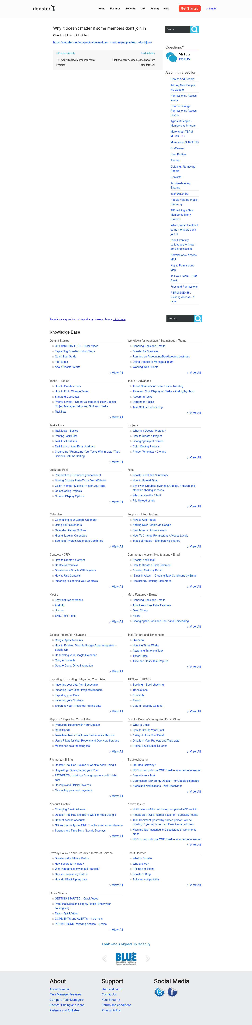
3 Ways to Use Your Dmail (148, 735)
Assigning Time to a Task (148, 650)
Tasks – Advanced (139, 380)
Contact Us (109, 994)
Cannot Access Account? (70, 820)
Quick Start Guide (65, 356)
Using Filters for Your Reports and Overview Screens (87, 740)
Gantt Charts (140, 610)
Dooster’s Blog (142, 874)
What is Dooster (142, 858)
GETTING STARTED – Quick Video (76, 346)
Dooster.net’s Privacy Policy (72, 858)
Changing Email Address (70, 809)
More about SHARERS (185, 142)
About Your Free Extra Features (152, 605)
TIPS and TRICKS (139, 679)
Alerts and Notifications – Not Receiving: (157, 786)
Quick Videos (58, 893)
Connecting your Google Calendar (76, 520)
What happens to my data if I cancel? (77, 869)
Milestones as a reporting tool (73, 746)
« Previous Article (65, 53)
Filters (136, 616)
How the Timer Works (146, 645)
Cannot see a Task (144, 775)
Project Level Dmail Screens (150, 746)
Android (59, 605)
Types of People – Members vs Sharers (156, 541)
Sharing (175, 160)
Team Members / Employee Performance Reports (85, 735)
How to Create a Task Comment (152, 565)
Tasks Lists (57, 425)
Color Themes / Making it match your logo (80, 486)
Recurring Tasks (142, 396)
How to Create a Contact (70, 560)
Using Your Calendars (68, 525)
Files (131, 469)
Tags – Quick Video (67, 913)
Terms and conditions (116, 1005)
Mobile (54, 594)
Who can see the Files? (147, 495)
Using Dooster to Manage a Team (153, 362)
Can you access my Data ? (71, 874)
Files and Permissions (184, 286)
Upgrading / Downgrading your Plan (77, 770)
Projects (133, 425)
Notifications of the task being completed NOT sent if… (166, 809)
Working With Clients (145, 367)
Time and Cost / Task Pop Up (150, 661)
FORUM (184, 59)
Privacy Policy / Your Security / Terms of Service (81, 853)
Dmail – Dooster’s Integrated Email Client (154, 719)
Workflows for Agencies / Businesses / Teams (157, 340)
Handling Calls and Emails (149, 346)
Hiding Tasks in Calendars (71, 535)
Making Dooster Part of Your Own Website (80, 480)
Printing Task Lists (66, 436)
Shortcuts (138, 695)
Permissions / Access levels (150, 530)
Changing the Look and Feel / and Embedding (161, 621)
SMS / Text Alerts (65, 616)
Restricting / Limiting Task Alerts (152, 581)
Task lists (60, 411)
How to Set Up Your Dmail (149, 730)
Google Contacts (65, 660)
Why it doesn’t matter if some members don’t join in (184, 229)
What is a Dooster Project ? (149, 430)
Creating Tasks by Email (147, 570)
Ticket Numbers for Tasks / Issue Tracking (158, 386)
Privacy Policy (111, 1010)
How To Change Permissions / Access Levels (184, 110)
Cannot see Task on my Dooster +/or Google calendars (166, 781)
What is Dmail (141, 725)
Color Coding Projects (146, 446)
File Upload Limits (144, 500)
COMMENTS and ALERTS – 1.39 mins (79, 918)
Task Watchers (179, 194)
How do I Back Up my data (71, 879)
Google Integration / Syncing (68, 634)
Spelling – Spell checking (148, 684)
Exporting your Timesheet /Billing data (78, 706)
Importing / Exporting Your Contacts (76, 581)
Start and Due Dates (67, 396)
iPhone (59, 610)
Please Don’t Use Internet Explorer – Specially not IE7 (165, 815)
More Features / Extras (142, 594)
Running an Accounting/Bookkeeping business (161, 356)
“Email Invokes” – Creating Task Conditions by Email (164, 575)
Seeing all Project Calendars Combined (79, 541)
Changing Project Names (148, 441)
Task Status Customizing (148, 407)
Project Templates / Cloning (149, 451)
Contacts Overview (66, 565)
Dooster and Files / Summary (150, 475)
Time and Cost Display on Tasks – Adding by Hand (164, 391)
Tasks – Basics (59, 380)
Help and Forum (112, 989)
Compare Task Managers (67, 999)
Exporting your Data (67, 695)
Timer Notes (140, 656)
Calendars (56, 514)
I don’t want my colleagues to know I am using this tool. (133, 62)
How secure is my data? (69, 863)
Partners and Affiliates (65, 1010)
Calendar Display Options (70, 530)
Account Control (60, 804)
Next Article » (148, 53)
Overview (138, 640)
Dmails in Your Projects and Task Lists (156, 740)
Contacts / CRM (60, 554)
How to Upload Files (145, 480)
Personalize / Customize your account (78, 475)
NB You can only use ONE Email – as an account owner (167, 770)
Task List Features (66, 441)
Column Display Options (70, 496)
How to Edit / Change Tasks (71, 391)
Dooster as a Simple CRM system (75, 570)
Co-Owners (177, 148)
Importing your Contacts (69, 700)
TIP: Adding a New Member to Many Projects (75, 62)
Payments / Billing (61, 759)
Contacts (176, 177)
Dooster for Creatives (145, 351)
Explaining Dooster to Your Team (75, 351)
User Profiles (178, 154)
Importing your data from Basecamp (76, 684)
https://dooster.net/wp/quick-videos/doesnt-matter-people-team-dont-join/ (102, 42)
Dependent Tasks (143, 402)
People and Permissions (143, 514)
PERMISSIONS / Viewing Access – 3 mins (183, 297)
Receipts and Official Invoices (73, 785)
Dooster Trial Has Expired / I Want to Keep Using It (85, 765)
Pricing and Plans (143, 869)
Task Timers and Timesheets (146, 634)
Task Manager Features (65, 994)
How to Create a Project (147, 436)
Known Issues (137, 804)
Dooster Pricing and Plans (67, 1005)
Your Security (111, 999)
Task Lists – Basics (66, 430)
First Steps (61, 362)
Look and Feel (59, 469)
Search (137, 700)
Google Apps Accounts (69, 640)
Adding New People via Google (152, 525)
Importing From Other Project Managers (79, 690)
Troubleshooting (138, 759)
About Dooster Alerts (67, 367)
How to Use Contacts (68, 575)
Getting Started (59, 340)
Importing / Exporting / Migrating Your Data (77, 679)
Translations (140, 690)
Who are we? (141, 863)
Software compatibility (146, 879)
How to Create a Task (68, 386)
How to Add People (182, 79)
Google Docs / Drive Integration (74, 665)
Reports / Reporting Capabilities (70, 719)
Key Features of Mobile (69, 600)
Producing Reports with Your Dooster (77, 725)
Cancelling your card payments (74, 790)
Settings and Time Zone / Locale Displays (80, 830)
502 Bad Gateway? (144, 765)
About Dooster (137, 853)
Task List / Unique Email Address (75, 446)
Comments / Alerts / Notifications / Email (154, 554)
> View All (116, 372)
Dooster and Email (144, 560)
